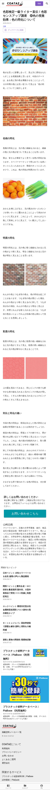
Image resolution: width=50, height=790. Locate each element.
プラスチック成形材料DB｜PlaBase (17, 776)
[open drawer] (3, 4)
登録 (39, 4)
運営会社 (6, 763)
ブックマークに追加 (16, 30)
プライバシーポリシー (12, 752)
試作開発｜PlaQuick (10, 780)
